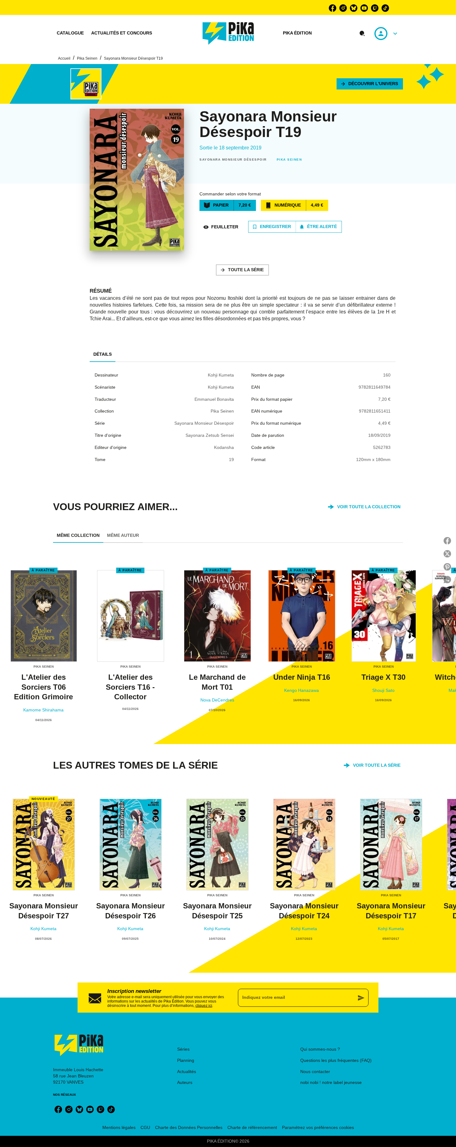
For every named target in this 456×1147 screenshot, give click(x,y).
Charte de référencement (252, 1127)
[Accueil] (228, 33)
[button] (370, 83)
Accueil (64, 58)
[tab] (70, 33)
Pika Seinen (87, 58)
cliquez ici (203, 1005)
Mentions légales (119, 1127)
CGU (145, 1127)
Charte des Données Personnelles (188, 1127)
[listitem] (332, 8)
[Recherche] (362, 33)
